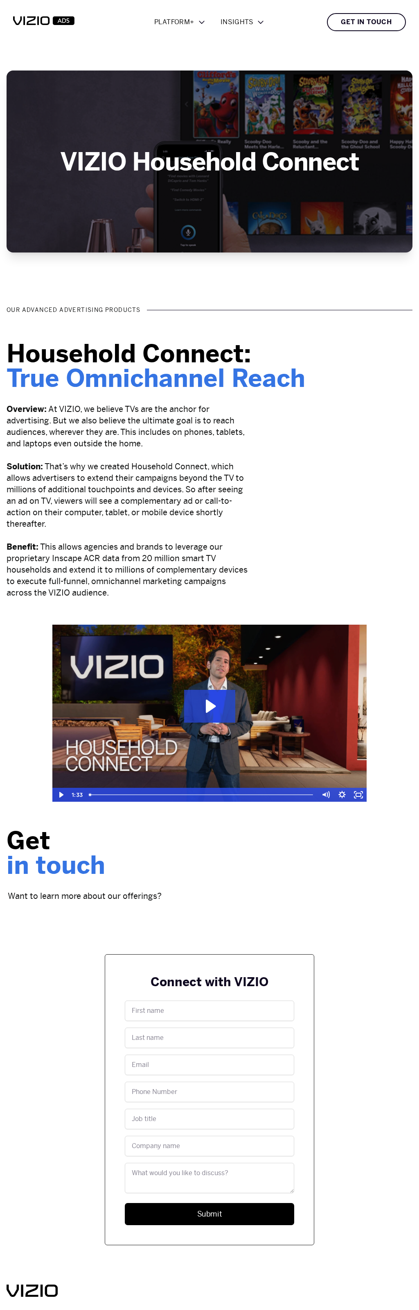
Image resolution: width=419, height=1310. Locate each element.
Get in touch (366, 22)
